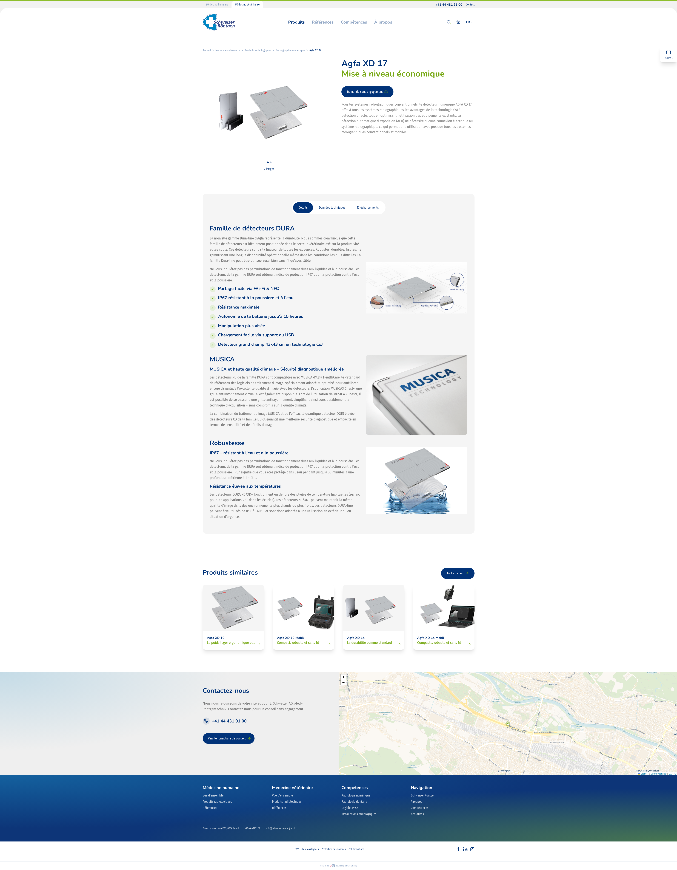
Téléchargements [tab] (368, 208)
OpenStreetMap (658, 773)
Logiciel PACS (349, 808)
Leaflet (643, 773)
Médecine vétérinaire (247, 4)
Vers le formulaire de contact (227, 738)
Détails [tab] (303, 208)
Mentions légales (310, 849)
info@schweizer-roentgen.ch (280, 828)
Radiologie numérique (355, 795)
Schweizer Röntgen (423, 795)
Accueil (207, 50)
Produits (296, 22)
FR (468, 22)
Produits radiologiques (258, 50)
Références (323, 22)
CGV (297, 849)
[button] (508, 724)
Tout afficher (455, 573)
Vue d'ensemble (213, 795)
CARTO (672, 773)
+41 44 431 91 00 (448, 4)
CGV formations (356, 849)
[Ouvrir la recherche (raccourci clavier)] (448, 22)
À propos (383, 22)
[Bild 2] (271, 162)
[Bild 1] (268, 162)
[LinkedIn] (465, 849)
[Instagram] (472, 849)
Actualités (417, 814)
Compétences (354, 22)
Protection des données (334, 849)
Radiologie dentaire (354, 802)
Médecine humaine (217, 4)
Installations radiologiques (358, 814)
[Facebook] (458, 849)
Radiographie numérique (290, 50)
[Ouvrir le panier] (458, 22)
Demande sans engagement (365, 92)
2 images (269, 169)
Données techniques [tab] (332, 208)
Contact (470, 4)
